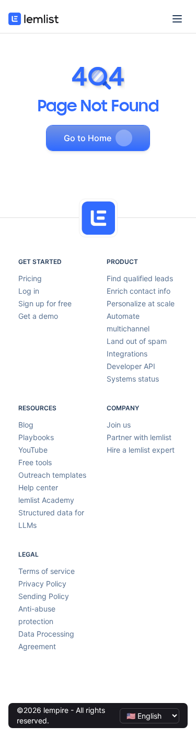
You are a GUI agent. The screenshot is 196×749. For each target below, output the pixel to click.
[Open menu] (177, 18)
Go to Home (87, 138)
